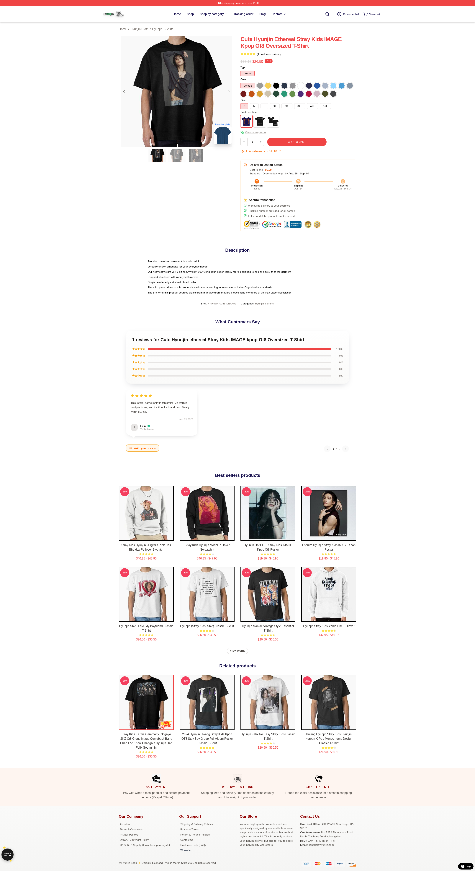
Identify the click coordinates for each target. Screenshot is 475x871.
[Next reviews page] (345, 448)
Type (243, 67)
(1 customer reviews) (269, 54)
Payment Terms (189, 829)
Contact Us (186, 839)
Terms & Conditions (131, 829)
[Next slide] (229, 91)
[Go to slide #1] (157, 155)
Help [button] (468, 866)
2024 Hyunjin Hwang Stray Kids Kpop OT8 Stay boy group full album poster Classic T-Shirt (207, 739)
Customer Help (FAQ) (193, 845)
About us (125, 824)
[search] (327, 14)
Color (243, 79)
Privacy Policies (129, 834)
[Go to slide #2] (177, 155)
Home (123, 29)
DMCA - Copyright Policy (134, 839)
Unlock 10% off (7, 855)
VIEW (146, 537)
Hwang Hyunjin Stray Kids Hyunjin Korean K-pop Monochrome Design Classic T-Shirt (328, 739)
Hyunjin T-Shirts (162, 29)
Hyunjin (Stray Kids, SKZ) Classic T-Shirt (207, 626)
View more (237, 651)
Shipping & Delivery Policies (196, 824)
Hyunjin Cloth (139, 29)
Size (242, 100)
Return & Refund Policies (195, 834)
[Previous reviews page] (327, 448)
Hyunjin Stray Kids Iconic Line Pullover (328, 626)
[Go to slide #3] (196, 155)
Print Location (248, 112)
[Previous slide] (124, 91)
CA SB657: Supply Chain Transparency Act (145, 845)
